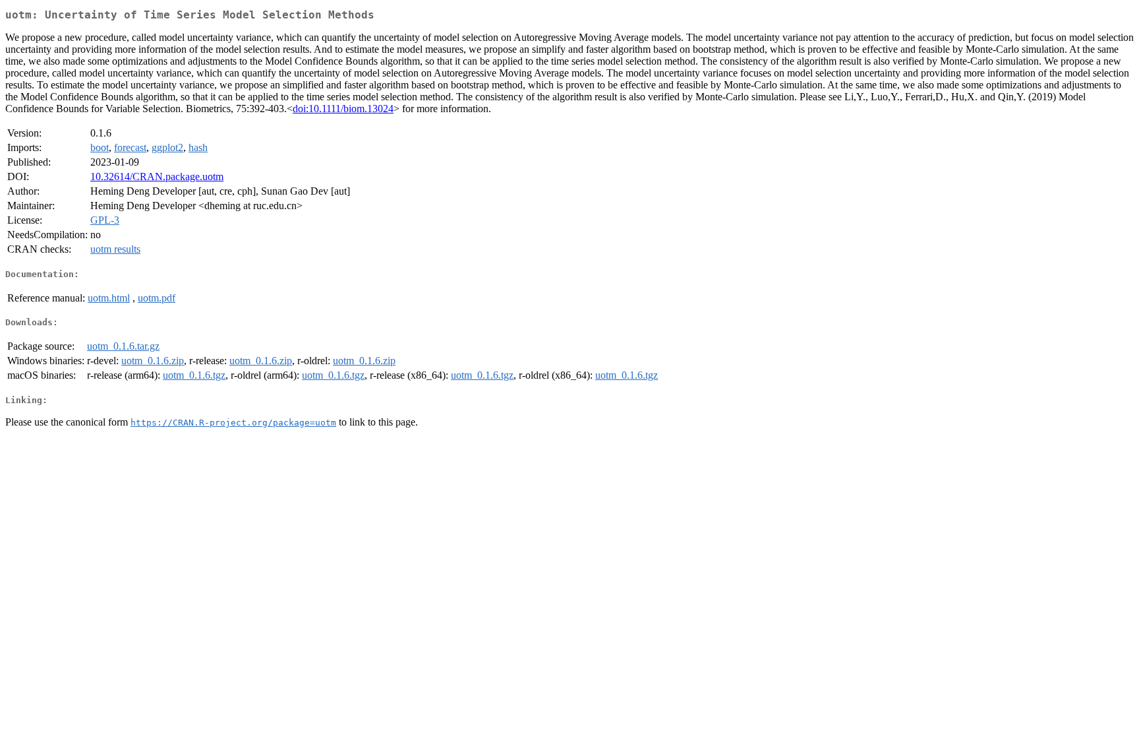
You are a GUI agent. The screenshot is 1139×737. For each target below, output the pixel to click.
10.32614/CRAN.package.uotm (156, 176)
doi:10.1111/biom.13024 (343, 108)
